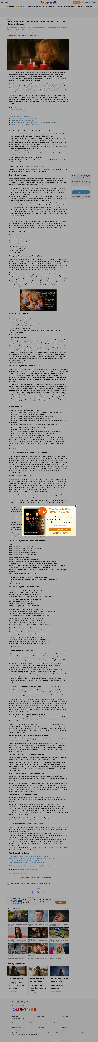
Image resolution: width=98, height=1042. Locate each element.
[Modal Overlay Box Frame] (49, 521)
